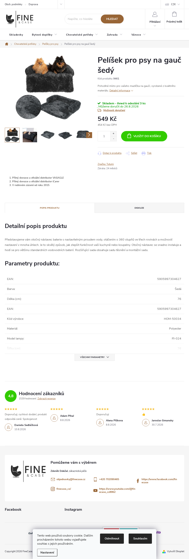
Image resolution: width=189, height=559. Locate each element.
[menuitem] (16, 35)
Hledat (112, 19)
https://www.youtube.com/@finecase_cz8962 (117, 490)
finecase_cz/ (63, 489)
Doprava (33, 4)
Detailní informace (119, 90)
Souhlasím (140, 539)
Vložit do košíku (147, 136)
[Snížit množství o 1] (113, 138)
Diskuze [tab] (139, 207)
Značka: (106, 164)
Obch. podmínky (13, 4)
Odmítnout (112, 539)
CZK (173, 4)
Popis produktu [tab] (49, 207)
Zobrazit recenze (46, 398)
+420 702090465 (109, 479)
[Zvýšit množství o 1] (113, 133)
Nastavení (47, 553)
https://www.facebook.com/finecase (159, 481)
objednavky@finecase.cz (70, 479)
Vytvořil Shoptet (175, 551)
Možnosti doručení (114, 110)
